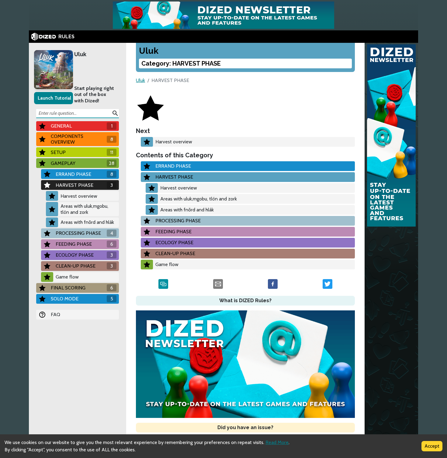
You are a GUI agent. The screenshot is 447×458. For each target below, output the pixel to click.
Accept (431, 446)
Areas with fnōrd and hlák (87, 222)
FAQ (55, 314)
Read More (277, 442)
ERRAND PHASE (173, 166)
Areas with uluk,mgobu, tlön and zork (84, 209)
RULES (66, 36)
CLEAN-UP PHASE (175, 253)
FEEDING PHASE (173, 231)
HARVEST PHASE (174, 177)
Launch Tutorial (54, 98)
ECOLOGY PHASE (174, 242)
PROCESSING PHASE (178, 221)
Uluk (80, 54)
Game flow (67, 277)
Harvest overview (79, 196)
